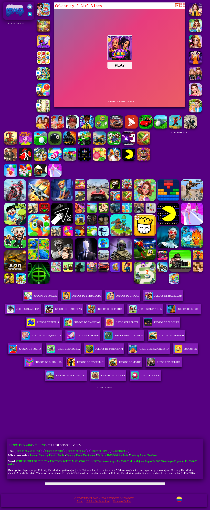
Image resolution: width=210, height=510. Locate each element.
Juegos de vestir (54, 451)
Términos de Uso (122, 501)
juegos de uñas (99, 451)
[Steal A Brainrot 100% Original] (25, 143)
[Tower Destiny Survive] (10, 143)
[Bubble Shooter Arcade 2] (10, 175)
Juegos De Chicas (127, 295)
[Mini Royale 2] (10, 159)
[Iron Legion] (116, 127)
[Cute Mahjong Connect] (43, 111)
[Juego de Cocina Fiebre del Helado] (43, 15)
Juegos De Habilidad (168, 295)
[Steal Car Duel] (69, 159)
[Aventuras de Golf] (40, 143)
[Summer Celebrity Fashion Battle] (195, 63)
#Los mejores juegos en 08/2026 (147, 461)
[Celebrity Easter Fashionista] (195, 31)
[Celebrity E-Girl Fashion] (195, 79)
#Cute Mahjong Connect (81, 461)
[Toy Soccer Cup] (101, 127)
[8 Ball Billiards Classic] (55, 143)
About (80, 501)
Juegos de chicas (77, 451)
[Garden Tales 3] (25, 175)
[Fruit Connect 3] (43, 63)
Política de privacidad (98, 501)
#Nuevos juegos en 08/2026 (114, 461)
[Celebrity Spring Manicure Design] (195, 95)
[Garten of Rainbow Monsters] (43, 47)
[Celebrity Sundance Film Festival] (195, 15)
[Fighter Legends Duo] (114, 159)
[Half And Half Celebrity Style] (42, 127)
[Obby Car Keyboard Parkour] (146, 127)
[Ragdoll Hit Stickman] (25, 159)
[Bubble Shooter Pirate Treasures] (43, 95)
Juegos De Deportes (110, 309)
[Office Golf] (160, 127)
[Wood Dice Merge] (43, 31)
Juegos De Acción (28, 309)
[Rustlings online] (131, 127)
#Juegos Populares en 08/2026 (181, 461)
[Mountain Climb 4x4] (84, 143)
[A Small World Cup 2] (114, 143)
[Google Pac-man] (128, 159)
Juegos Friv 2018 (20, 445)
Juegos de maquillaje (28, 451)
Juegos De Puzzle (45, 295)
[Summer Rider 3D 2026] (55, 159)
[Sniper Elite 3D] (190, 127)
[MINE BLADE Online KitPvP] (43, 79)
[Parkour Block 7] (175, 127)
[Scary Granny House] (72, 127)
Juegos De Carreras (68, 309)
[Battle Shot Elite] (69, 143)
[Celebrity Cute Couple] (195, 111)
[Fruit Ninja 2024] (143, 143)
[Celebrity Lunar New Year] (57, 127)
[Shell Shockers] (40, 175)
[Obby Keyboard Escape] (87, 127)
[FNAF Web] (143, 159)
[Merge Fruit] (99, 159)
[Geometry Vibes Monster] (128, 143)
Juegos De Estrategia (86, 295)
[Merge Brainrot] (40, 159)
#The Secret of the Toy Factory (39, 461)
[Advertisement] (16, 75)
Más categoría (119, 451)
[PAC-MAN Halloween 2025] (84, 159)
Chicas (40, 445)
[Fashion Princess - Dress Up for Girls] (55, 175)
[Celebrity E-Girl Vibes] (195, 47)
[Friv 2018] (29, 7)
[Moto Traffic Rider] (99, 143)
